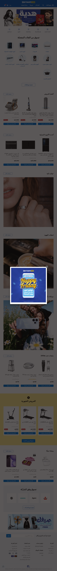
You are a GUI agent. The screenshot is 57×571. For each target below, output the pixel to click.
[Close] (47, 267)
